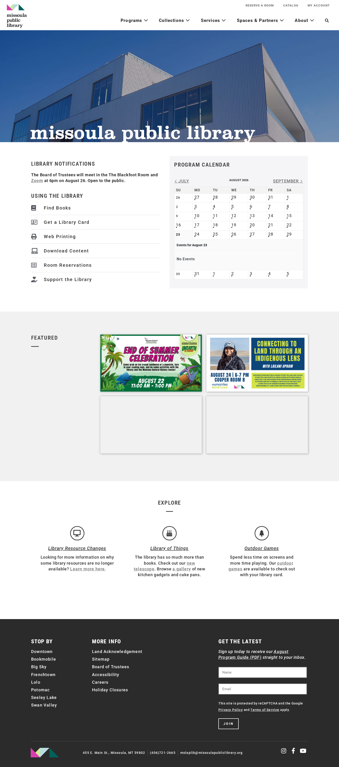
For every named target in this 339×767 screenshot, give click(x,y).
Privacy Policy (230, 710)
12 (233, 215)
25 (215, 234)
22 (289, 224)
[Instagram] (284, 751)
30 (252, 197)
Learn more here (87, 568)
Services (211, 20)
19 (233, 224)
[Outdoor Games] (262, 533)
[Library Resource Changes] (77, 533)
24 (196, 234)
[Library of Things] (169, 533)
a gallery (181, 568)
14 (270, 215)
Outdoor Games (261, 548)
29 (233, 197)
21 (270, 224)
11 (215, 215)
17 (196, 224)
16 (178, 224)
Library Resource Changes (77, 548)
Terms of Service (264, 710)
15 (289, 215)
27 (196, 197)
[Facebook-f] (293, 751)
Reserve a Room (260, 5)
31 (270, 197)
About (302, 20)
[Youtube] (303, 751)
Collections (172, 20)
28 (215, 197)
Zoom (37, 180)
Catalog (290, 5)
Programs (132, 20)
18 (215, 224)
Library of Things (169, 548)
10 (196, 215)
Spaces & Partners (258, 20)
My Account (319, 5)
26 (233, 234)
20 (252, 224)
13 (252, 215)
